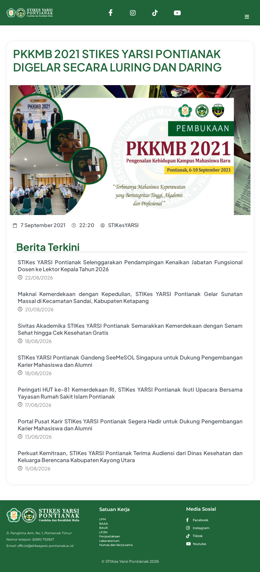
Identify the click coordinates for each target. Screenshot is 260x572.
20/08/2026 (39, 309)
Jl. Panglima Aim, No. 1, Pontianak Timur (39, 533)
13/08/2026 (38, 436)
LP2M (103, 532)
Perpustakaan (109, 536)
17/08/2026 (38, 404)
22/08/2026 (39, 277)
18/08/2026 (38, 341)
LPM (102, 519)
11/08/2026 (37, 468)
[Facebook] (110, 12)
